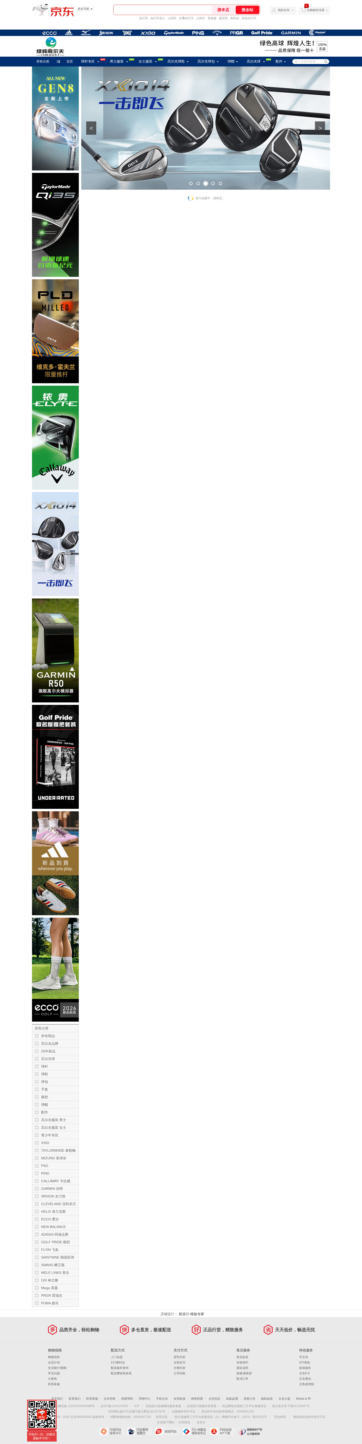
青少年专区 (49, 1135)
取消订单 (242, 1378)
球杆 (44, 1066)
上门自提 (117, 1357)
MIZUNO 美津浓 (53, 1158)
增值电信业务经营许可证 (309, 1417)
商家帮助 (127, 1398)
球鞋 (44, 1074)
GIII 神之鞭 (49, 1280)
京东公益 (284, 1398)
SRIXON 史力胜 (53, 1196)
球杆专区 (88, 61)
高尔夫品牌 (49, 1044)
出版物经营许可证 (184, 1411)
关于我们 (57, 1398)
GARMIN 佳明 (52, 1189)
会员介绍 (54, 1362)
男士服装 (117, 61)
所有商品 (48, 1036)
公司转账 (179, 1373)
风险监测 (232, 1398)
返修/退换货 (244, 1373)
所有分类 (42, 61)
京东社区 (214, 1398)
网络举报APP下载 (222, 1431)
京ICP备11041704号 (114, 1406)
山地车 (172, 18)
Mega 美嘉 (49, 1288)
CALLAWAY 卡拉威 (55, 1181)
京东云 (201, 1422)
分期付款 (179, 1368)
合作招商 (109, 1398)
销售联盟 (197, 1398)
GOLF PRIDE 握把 (55, 1242)
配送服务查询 (120, 1368)
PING (45, 1173)
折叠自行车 (186, 18)
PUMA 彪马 (50, 1303)
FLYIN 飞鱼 (50, 1250)
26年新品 (48, 1051)
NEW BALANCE (53, 1227)
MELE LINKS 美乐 (55, 1273)
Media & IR (303, 1398)
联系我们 (75, 1398)
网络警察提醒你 (139, 1431)
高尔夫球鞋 (176, 61)
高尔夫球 (254, 61)
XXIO (45, 1143)
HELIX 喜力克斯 (53, 1211)
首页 (69, 61)
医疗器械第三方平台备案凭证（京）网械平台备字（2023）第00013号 (221, 1417)
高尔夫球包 (206, 61)
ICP (136, 1406)
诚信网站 (167, 1431)
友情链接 (179, 1398)
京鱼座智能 (306, 1384)
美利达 (234, 18)
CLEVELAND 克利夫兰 (58, 1204)
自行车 (143, 18)
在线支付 (179, 1362)
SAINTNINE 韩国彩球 (57, 1257)
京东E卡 (304, 1373)
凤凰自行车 (249, 18)
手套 (44, 1089)
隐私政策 (267, 1398)
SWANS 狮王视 (53, 1265)
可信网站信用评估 (112, 1431)
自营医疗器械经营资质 (201, 1406)
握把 (44, 1097)
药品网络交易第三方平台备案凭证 (244, 1406)
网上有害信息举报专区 (195, 1431)
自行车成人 (157, 18)
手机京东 (162, 1398)
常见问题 (54, 1373)
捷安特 (223, 18)
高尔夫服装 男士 (53, 1120)
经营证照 (161, 1417)
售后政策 (242, 1357)
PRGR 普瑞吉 (51, 1295)
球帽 (231, 61)
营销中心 (144, 1398)
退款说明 (242, 1368)
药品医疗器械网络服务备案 (163, 1406)
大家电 (52, 1378)
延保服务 (305, 1368)
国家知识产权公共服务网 (250, 1431)
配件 (279, 61)
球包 (44, 1082)
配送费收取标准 (121, 1373)
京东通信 (305, 1378)
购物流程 (54, 1357)
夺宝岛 (303, 1357)
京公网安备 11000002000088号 (73, 1406)
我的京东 (284, 10)
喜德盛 (212, 18)
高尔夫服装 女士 (53, 1127)
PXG (44, 1166)
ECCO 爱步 (50, 1219)
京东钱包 (184, 1422)
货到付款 (179, 1357)
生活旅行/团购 (57, 1368)
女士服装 (145, 61)
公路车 (200, 18)
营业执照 (280, 1417)
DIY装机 (304, 1362)
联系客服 (54, 1384)
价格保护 (242, 1362)
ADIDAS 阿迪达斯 (54, 1234)
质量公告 (249, 1398)
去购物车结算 (316, 10)
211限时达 (118, 1362)
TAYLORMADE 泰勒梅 (58, 1150)
